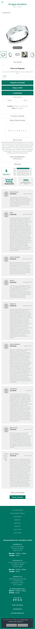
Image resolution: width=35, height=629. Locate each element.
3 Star (14, 171)
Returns (26, 100)
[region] (17, 34)
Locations (17, 533)
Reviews (17, 164)
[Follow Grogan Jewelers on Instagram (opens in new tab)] (21, 600)
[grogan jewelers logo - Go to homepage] (17, 5)
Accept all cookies (22, 625)
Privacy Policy (24, 619)
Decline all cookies (11, 625)
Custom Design (17, 510)
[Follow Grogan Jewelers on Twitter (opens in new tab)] (18, 600)
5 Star (14, 168)
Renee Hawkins (15, 344)
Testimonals (17, 609)
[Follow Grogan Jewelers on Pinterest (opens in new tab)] (16, 600)
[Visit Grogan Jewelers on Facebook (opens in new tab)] (13, 600)
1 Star (14, 175)
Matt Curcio (14, 428)
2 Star (14, 173)
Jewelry (17, 520)
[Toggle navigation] (2, 2)
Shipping (9, 100)
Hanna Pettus (14, 454)
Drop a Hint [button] (18, 88)
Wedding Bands (6, 12)
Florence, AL (17, 544)
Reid (11, 213)
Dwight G (13, 304)
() (30, 168)
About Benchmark (17, 120)
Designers (17, 516)
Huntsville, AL (17, 560)
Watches (17, 523)
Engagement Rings (17, 513)
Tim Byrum (13, 389)
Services (17, 526)
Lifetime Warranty (17, 613)
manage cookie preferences (16, 621)
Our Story (17, 529)
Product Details (17, 116)
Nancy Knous (14, 192)
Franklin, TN (17, 577)
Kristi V (12, 280)
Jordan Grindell (15, 257)
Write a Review (17, 497)
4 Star (14, 170)
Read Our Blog (17, 605)
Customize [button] (17, 93)
